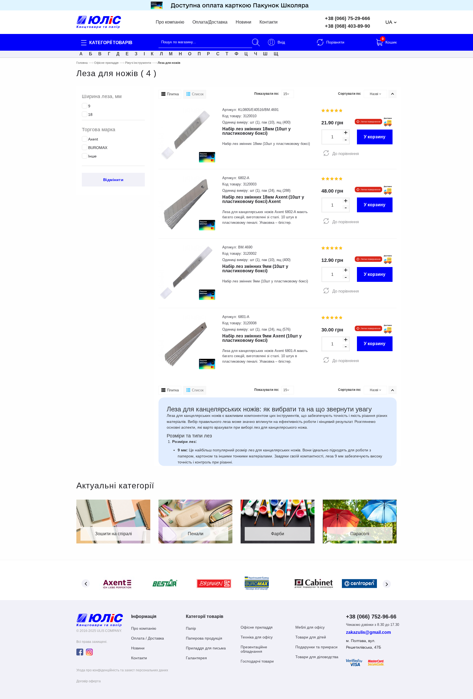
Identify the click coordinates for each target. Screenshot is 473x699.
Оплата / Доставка (147, 638)
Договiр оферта (88, 681)
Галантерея (196, 658)
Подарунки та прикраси (316, 647)
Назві (374, 94)
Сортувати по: (349, 94)
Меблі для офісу (310, 627)
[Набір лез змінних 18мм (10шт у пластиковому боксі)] (186, 135)
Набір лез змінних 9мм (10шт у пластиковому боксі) (255, 268)
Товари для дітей (310, 637)
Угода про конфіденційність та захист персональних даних (122, 670)
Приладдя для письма (206, 648)
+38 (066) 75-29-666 (347, 18)
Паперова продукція (204, 638)
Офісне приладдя (106, 62)
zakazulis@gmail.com (368, 632)
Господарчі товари (257, 661)
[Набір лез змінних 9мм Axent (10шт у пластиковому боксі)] (186, 342)
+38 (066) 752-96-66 (371, 616)
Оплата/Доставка (209, 22)
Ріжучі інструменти (138, 62)
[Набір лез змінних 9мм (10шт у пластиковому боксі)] (186, 273)
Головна (82, 62)
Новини (243, 22)
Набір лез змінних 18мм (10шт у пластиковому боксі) (256, 131)
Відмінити (113, 179)
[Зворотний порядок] (392, 94)
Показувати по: (266, 94)
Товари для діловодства (316, 657)
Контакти (268, 22)
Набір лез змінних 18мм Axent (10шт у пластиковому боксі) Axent (263, 199)
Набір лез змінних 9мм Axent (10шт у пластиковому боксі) (262, 338)
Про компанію (170, 22)
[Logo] (99, 620)
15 (285, 94)
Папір (191, 628)
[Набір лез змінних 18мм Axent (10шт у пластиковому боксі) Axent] (186, 203)
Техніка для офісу (257, 637)
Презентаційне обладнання (254, 649)
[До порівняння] (326, 153)
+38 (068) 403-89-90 (347, 26)
